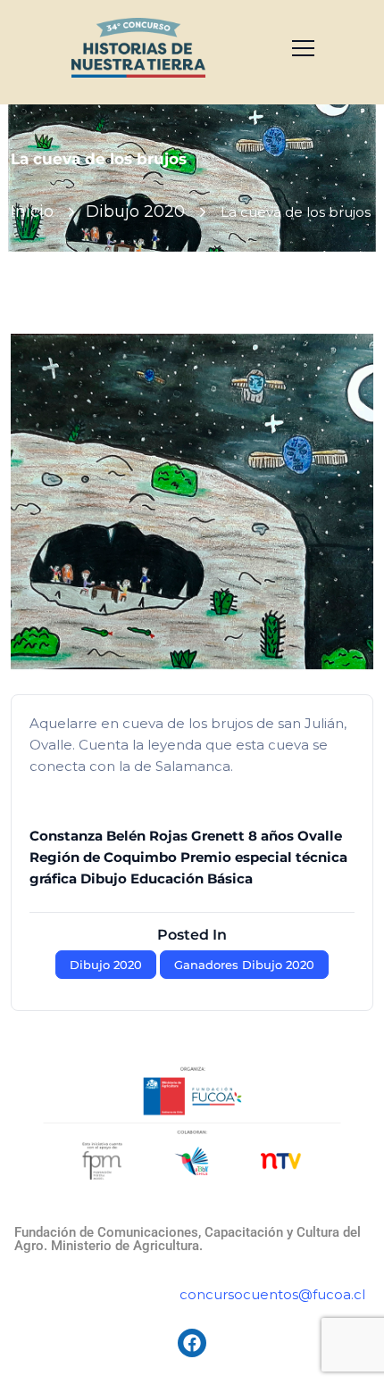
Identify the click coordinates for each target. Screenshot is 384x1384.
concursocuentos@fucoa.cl (272, 1294)
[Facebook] (192, 1343)
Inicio (32, 211)
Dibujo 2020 (135, 211)
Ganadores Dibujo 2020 (244, 964)
